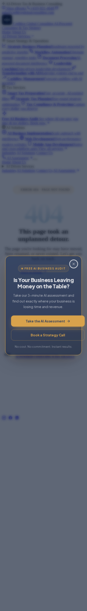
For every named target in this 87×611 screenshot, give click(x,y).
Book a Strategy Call (48, 335)
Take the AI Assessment (45, 321)
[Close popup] (74, 263)
